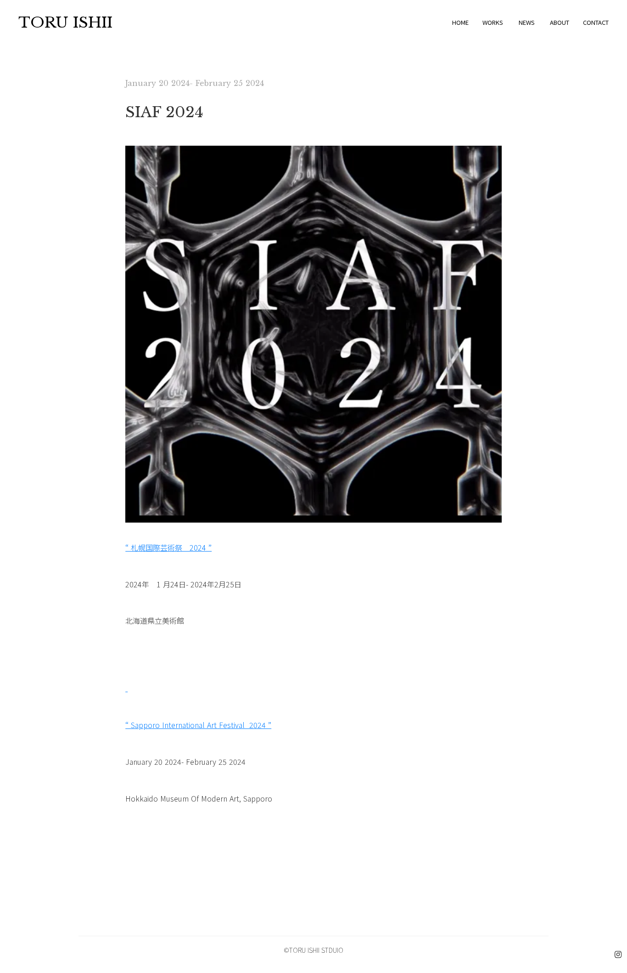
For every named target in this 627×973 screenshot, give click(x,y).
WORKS (492, 22)
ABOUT (559, 22)
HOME (460, 22)
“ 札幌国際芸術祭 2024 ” (168, 547)
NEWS (527, 22)
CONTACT (596, 22)
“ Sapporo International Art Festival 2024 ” (198, 724)
